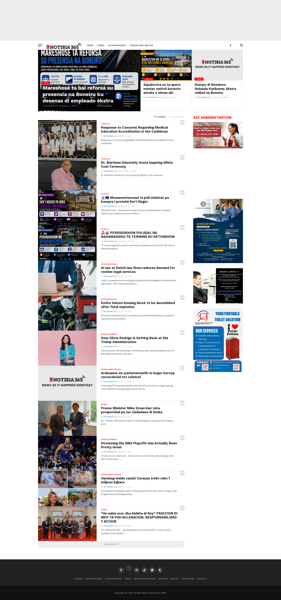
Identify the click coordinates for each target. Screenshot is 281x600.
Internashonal (117, 45)
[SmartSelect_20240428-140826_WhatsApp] (218, 147)
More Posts (111, 544)
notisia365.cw (152, 97)
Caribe (100, 45)
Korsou (79, 579)
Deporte (163, 579)
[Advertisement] (140, 20)
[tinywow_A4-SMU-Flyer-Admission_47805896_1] (218, 262)
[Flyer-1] (218, 371)
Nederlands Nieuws (141, 45)
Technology (187, 579)
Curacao (201, 579)
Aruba (90, 45)
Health (174, 579)
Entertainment (113, 579)
